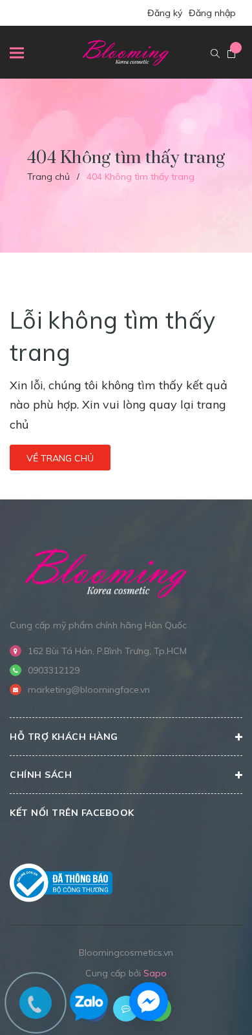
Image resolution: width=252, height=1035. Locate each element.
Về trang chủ (60, 458)
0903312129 (53, 670)
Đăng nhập (212, 13)
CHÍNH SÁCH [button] (41, 774)
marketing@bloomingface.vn (89, 689)
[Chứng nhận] (61, 883)
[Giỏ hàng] (231, 54)
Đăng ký (164, 13)
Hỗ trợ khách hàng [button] (64, 736)
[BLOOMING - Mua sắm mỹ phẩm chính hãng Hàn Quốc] (107, 571)
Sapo (155, 973)
